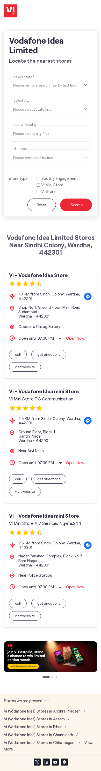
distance (20, 149)
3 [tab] (56, 677)
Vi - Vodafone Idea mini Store (44, 391)
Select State (24, 76)
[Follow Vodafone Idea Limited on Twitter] (37, 762)
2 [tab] (52, 677)
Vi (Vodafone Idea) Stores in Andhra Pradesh (42, 711)
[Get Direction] (88, 296)
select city (21, 100)
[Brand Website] (64, 762)
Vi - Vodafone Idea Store (38, 275)
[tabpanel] (50, 656)
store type (18, 178)
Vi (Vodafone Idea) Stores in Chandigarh (38, 735)
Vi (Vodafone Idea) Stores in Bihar (33, 726)
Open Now (75, 338)
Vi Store (48, 191)
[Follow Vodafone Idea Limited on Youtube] (55, 762)
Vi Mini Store (52, 185)
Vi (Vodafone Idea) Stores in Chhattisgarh (40, 742)
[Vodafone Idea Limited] (10, 11)
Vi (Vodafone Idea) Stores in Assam (34, 719)
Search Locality (25, 125)
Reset (42, 204)
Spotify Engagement (59, 178)
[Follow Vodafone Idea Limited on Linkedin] (46, 762)
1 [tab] (43, 677)
